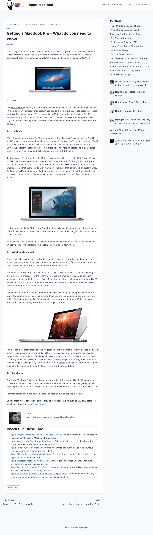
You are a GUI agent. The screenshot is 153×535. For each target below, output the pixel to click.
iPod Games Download (121, 38)
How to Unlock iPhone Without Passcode (129, 66)
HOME (106, 4)
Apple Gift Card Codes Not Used (126, 26)
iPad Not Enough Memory (122, 54)
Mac (8, 29)
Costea (12, 45)
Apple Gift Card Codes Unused (125, 62)
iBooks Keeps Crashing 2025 (123, 42)
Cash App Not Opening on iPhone (126, 34)
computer (48, 302)
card (85, 141)
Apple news (38, 404)
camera (53, 245)
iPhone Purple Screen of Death (124, 30)
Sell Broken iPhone (119, 50)
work (56, 158)
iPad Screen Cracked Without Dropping (129, 58)
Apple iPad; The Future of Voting (18, 502)
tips (63, 58)
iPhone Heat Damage (120, 74)
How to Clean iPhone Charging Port (127, 46)
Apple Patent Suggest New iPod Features (83, 502)
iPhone (62, 362)
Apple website (76, 394)
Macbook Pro (13, 487)
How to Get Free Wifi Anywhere (125, 70)
